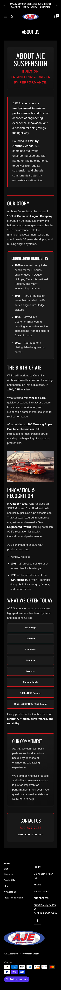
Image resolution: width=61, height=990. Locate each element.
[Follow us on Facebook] (37, 920)
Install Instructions (13, 897)
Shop (6, 886)
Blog (6, 868)
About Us (8, 874)
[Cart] (55, 16)
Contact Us (9, 880)
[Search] (11, 16)
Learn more (45, 7)
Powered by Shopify (30, 954)
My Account (10, 891)
